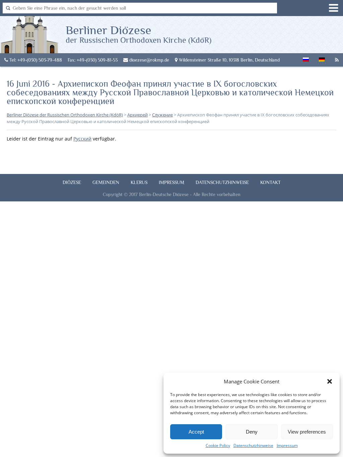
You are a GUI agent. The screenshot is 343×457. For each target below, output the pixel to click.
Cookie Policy (218, 445)
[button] (329, 381)
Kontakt (270, 182)
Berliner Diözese (138, 33)
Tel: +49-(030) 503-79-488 (35, 60)
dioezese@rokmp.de (148, 60)
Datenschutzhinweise (253, 445)
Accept (196, 432)
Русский (82, 138)
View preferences (307, 432)
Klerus (139, 182)
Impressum (287, 445)
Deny (252, 432)
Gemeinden (105, 182)
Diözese (72, 182)
